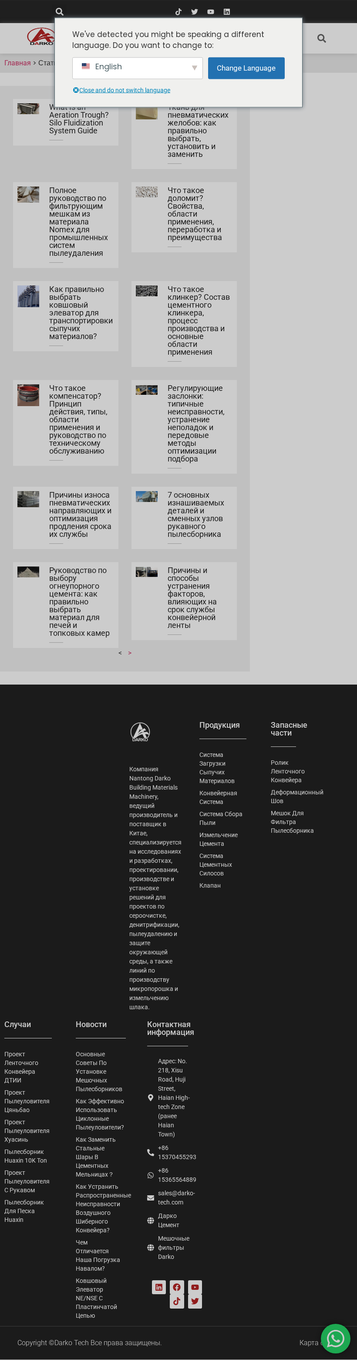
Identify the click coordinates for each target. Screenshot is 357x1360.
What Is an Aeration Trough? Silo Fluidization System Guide (79, 118)
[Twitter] (195, 12)
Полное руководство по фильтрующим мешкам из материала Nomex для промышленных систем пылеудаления (78, 222)
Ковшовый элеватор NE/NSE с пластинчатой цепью (96, 1298)
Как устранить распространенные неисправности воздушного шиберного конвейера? (103, 1208)
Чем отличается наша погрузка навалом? (98, 1255)
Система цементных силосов (215, 864)
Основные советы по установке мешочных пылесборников (99, 1071)
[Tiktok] (178, 12)
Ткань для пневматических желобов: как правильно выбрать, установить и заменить (198, 130)
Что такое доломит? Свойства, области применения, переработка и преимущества (195, 214)
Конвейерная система (218, 797)
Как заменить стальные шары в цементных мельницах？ (96, 1157)
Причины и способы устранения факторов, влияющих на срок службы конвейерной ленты (192, 598)
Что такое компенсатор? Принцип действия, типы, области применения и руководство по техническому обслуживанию (78, 419)
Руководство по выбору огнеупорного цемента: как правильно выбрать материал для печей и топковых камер (79, 602)
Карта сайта (319, 1343)
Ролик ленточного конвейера (284, 771)
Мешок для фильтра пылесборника (284, 822)
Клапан (210, 885)
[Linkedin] (227, 12)
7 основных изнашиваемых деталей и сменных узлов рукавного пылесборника (196, 514)
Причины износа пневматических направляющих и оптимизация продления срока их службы (80, 514)
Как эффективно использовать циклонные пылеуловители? (100, 1114)
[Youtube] (211, 12)
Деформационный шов (284, 796)
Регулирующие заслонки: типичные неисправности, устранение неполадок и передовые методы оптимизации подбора (196, 423)
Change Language (246, 67)
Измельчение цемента (218, 839)
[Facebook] (177, 1287)
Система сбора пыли (220, 818)
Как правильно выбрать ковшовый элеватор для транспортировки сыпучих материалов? (81, 313)
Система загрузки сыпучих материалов (217, 767)
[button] (59, 11)
